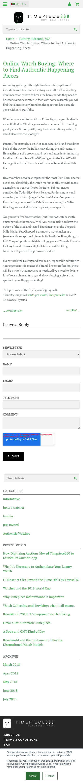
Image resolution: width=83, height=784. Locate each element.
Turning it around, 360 (34, 39)
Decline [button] (50, 775)
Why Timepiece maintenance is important (33, 597)
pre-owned (41, 295)
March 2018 (11, 664)
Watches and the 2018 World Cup (27, 588)
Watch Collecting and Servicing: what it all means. (39, 605)
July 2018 (10, 699)
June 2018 (10, 690)
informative (11, 499)
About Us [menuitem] (12, 734)
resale (30, 295)
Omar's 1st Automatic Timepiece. (27, 623)
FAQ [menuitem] (7, 744)
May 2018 (10, 682)
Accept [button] (32, 775)
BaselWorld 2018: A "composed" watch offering (36, 614)
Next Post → (73, 310)
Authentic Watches (16, 533)
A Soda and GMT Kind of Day (24, 631)
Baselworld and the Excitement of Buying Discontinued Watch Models (32, 642)
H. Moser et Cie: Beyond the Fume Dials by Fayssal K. (41, 579)
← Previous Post (12, 311)
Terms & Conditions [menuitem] (21, 739)
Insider (8, 516)
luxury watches (57, 295)
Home (10, 39)
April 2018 (10, 673)
